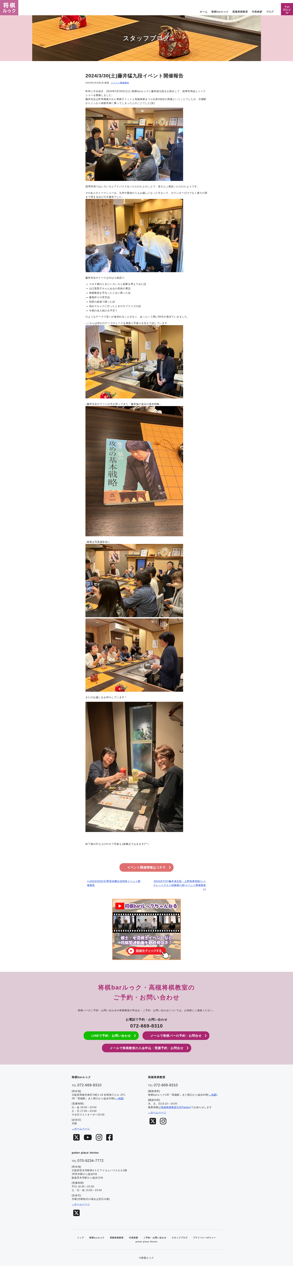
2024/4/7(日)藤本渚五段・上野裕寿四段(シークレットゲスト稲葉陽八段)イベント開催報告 (179, 883)
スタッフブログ (180, 1237)
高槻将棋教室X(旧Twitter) (176, 1107)
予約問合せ (287, 8)
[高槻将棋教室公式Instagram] (163, 1121)
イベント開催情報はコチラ (146, 867)
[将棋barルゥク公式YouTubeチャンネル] (88, 1137)
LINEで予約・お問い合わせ (111, 1035)
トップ (80, 1237)
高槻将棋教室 (117, 1237)
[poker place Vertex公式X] (76, 1213)
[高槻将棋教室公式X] (153, 1121)
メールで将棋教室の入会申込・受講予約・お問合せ (146, 1048)
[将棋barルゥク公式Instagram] (99, 1137)
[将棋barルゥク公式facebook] (109, 1137)
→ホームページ (81, 1128)
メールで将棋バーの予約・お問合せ (176, 1035)
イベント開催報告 (120, 83)
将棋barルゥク (97, 1237)
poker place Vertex (146, 1241)
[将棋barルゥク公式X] (76, 1137)
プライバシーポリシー (204, 1237)
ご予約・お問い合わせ (154, 1237)
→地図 (119, 1098)
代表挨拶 (133, 1237)
